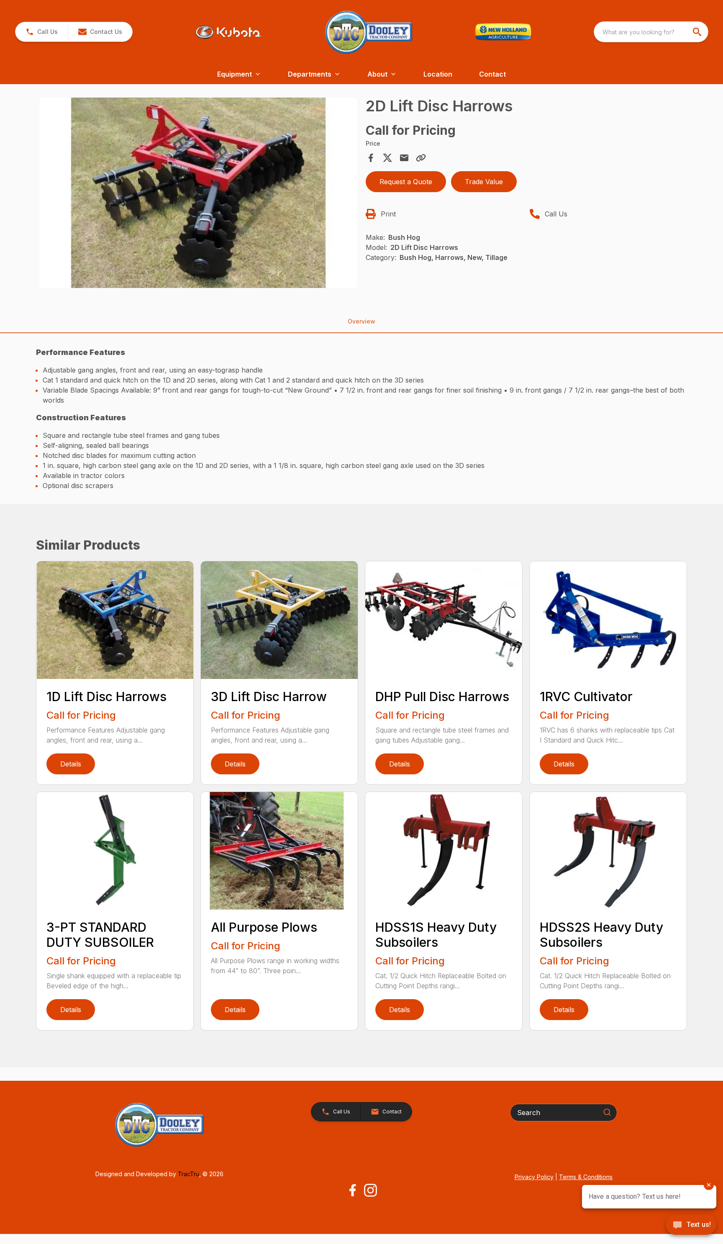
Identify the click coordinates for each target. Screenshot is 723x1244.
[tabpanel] (198, 194)
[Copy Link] (421, 158)
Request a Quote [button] (405, 181)
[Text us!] (691, 1225)
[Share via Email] (404, 158)
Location (437, 74)
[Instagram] (370, 1190)
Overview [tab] (361, 321)
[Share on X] (387, 158)
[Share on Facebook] (371, 158)
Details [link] (70, 764)
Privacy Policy (534, 1176)
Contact (492, 74)
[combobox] (651, 32)
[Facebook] (352, 1190)
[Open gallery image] (198, 193)
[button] (41, 31)
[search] (698, 31)
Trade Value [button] (484, 181)
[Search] (607, 1112)
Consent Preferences (64, 1225)
